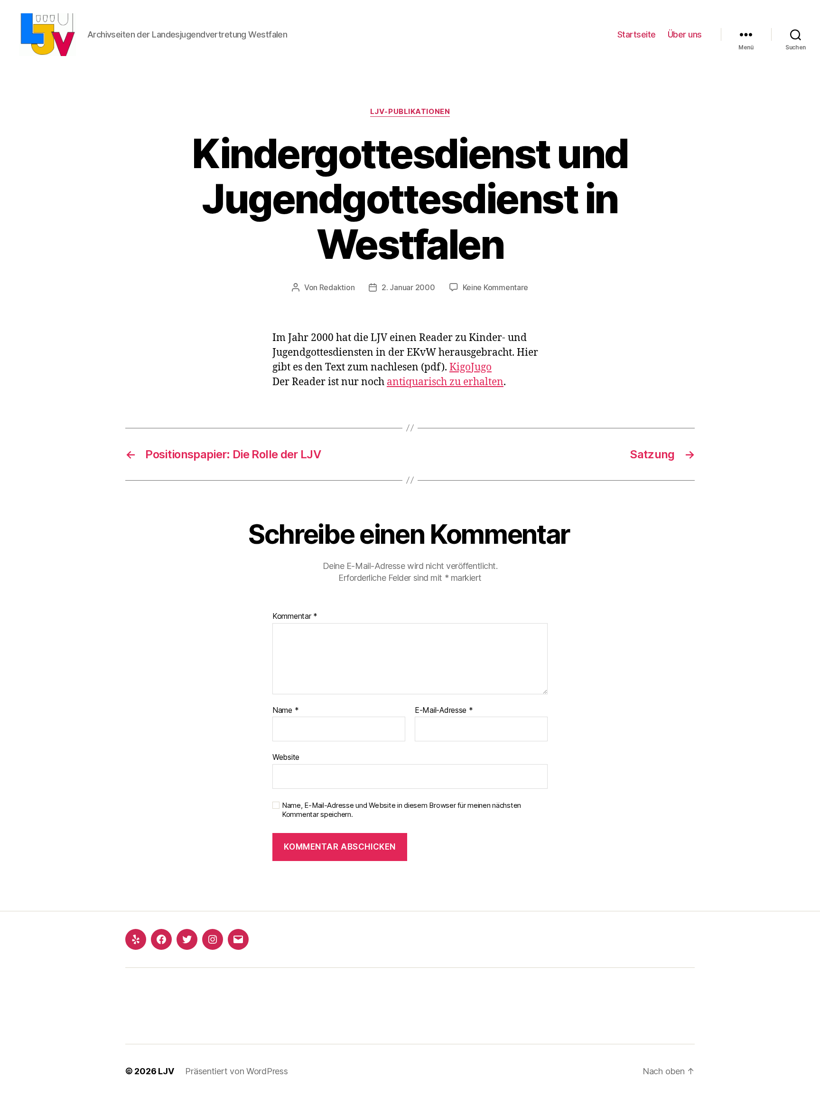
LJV (166, 1071)
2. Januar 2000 (408, 287)
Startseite (636, 34)
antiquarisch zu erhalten (445, 382)
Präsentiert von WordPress (236, 1071)
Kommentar (294, 616)
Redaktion (337, 287)
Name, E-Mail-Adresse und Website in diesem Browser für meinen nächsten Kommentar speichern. (401, 810)
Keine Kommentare (496, 287)
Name (285, 710)
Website (285, 757)
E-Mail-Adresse (444, 710)
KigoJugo (470, 367)
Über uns (685, 34)
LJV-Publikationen (410, 111)
